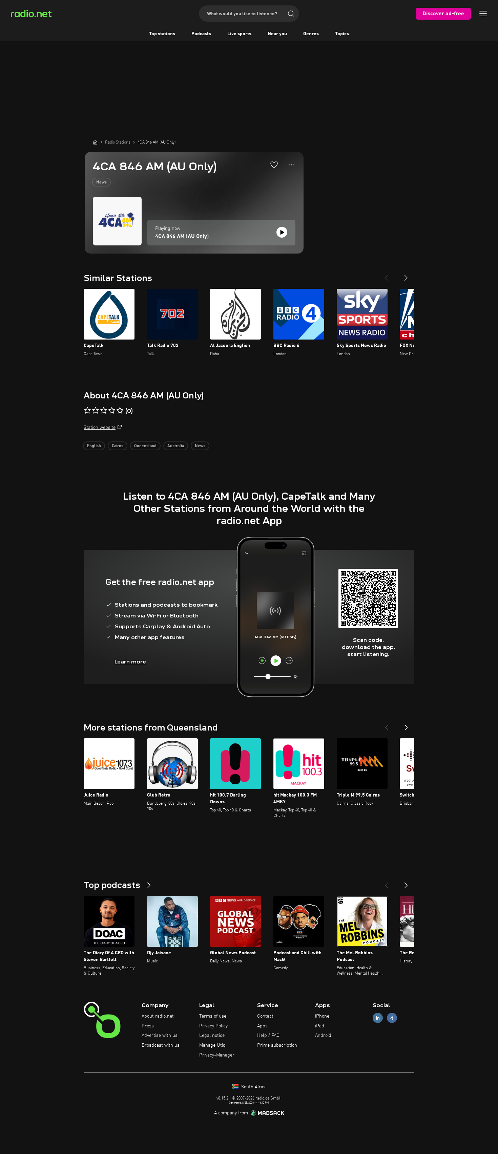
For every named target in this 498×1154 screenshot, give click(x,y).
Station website (100, 427)
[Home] (95, 142)
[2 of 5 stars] (95, 411)
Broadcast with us (161, 1045)
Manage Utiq (212, 1045)
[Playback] (281, 232)
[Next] (406, 275)
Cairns (117, 446)
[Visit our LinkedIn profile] (377, 1017)
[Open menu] (483, 13)
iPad (319, 1026)
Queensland (145, 446)
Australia (175, 446)
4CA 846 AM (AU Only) (182, 236)
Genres (311, 33)
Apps (262, 1026)
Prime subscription (277, 1045)
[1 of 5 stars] (87, 411)
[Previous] (386, 275)
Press (148, 1026)
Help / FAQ (268, 1035)
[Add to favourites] (274, 164)
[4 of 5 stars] (112, 411)
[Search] (291, 13)
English (94, 446)
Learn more (130, 661)
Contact (265, 1016)
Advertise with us (160, 1035)
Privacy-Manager (216, 1055)
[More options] (291, 165)
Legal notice (212, 1035)
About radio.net (158, 1016)
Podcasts (201, 33)
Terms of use (212, 1016)
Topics (342, 33)
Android (323, 1035)
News (101, 182)
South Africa (253, 1087)
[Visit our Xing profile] (392, 1017)
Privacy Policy (213, 1026)
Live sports (239, 33)
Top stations (162, 33)
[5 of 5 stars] (120, 411)
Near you (277, 33)
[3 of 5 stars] (104, 411)
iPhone (322, 1016)
